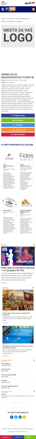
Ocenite (31, 437)
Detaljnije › (4, 283)
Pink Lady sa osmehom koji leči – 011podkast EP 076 (17, 269)
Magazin (5, 287)
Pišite (18, 437)
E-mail (17, 431)
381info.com (24, 431)
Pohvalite (19, 125)
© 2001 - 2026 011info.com (9, 428)
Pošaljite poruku (19, 115)
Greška (7, 437)
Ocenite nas (19, 120)
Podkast (4, 244)
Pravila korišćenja (28, 428)
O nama (20, 428)
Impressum (12, 431)
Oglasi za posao (6, 360)
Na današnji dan (6, 391)
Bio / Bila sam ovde (19, 130)
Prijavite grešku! (19, 134)
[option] (18, 396)
